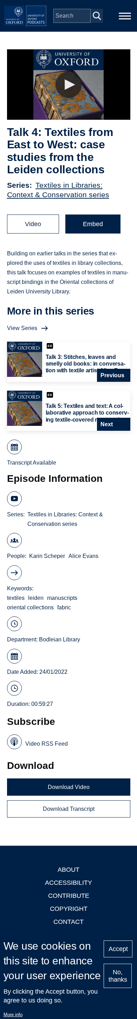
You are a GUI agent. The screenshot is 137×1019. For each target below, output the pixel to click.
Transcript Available (31, 463)
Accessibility (68, 882)
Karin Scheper (47, 556)
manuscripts (62, 598)
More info (13, 1014)
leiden (36, 598)
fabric (64, 607)
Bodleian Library (59, 639)
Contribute (68, 895)
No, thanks (118, 976)
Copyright (68, 908)
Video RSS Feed (46, 744)
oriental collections (30, 607)
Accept (118, 948)
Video (33, 224)
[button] (69, 85)
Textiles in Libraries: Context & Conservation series (65, 519)
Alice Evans (83, 556)
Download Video (69, 787)
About (68, 869)
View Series (22, 328)
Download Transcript (68, 809)
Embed (93, 224)
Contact (68, 921)
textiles (16, 598)
